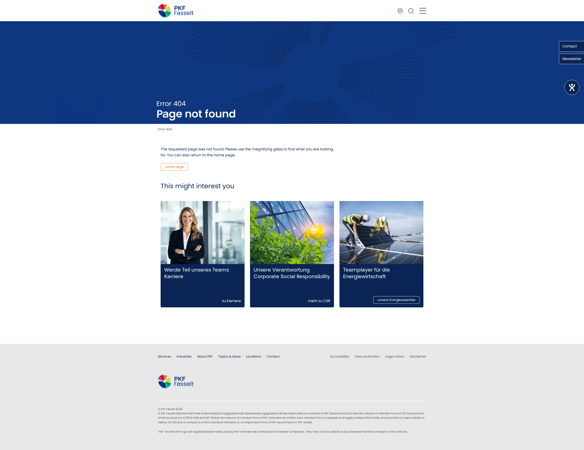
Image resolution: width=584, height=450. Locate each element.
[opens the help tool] (571, 87)
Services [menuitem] (164, 356)
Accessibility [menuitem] (339, 356)
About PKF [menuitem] (205, 356)
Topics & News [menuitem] (229, 356)
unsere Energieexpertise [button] (396, 300)
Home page (174, 167)
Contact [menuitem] (273, 356)
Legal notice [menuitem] (394, 356)
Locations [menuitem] (253, 356)
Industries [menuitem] (184, 356)
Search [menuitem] (411, 10)
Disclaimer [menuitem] (418, 356)
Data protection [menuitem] (367, 356)
